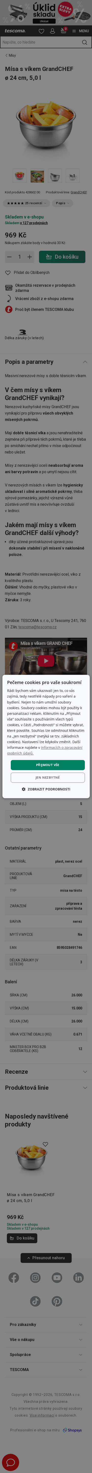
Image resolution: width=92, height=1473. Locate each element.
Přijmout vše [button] (47, 765)
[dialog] (46, 736)
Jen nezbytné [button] (48, 777)
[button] (46, 789)
